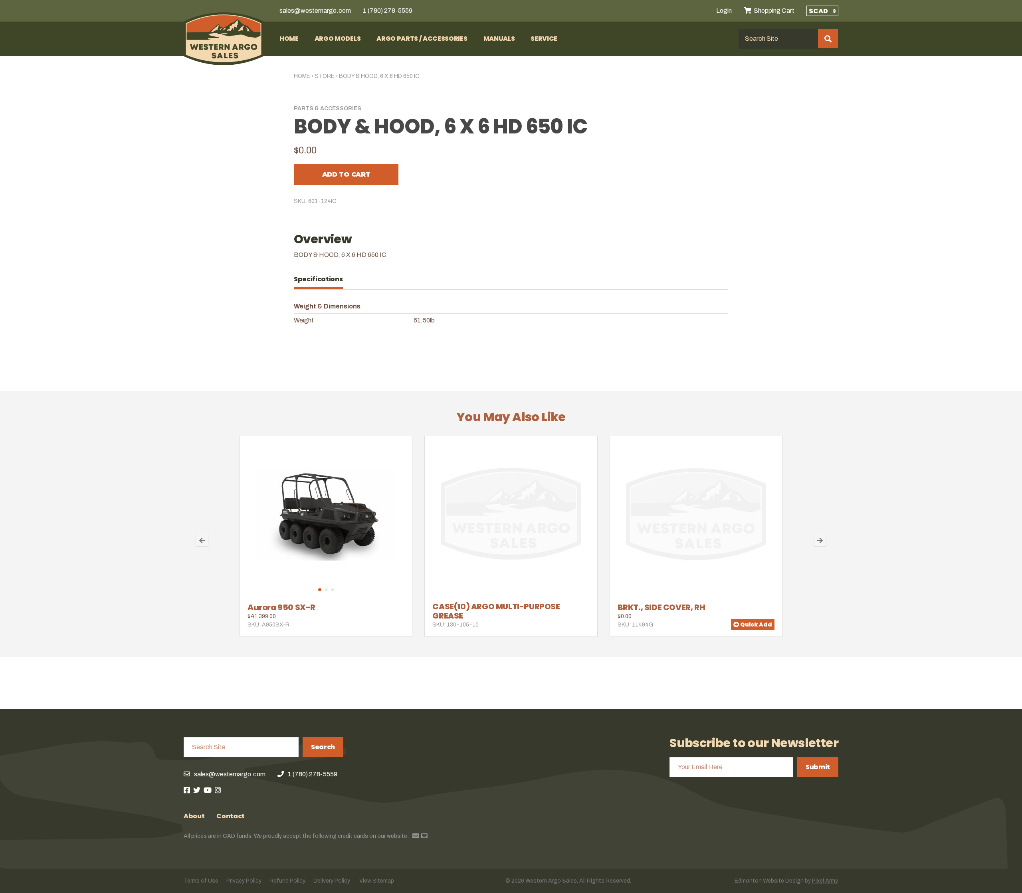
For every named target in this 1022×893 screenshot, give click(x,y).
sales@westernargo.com (315, 10)
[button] (319, 589)
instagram (218, 790)
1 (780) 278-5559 (387, 10)
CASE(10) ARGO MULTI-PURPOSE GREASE (496, 611)
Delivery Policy (331, 881)
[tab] (322, 279)
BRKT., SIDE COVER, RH (661, 607)
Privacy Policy (243, 881)
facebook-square (187, 790)
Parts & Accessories (327, 108)
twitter (196, 790)
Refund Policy (287, 881)
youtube (208, 790)
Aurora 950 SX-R (281, 607)
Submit (818, 767)
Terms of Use (201, 881)
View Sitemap (376, 881)
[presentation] (322, 279)
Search (323, 747)
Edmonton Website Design (769, 881)
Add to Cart (346, 174)
